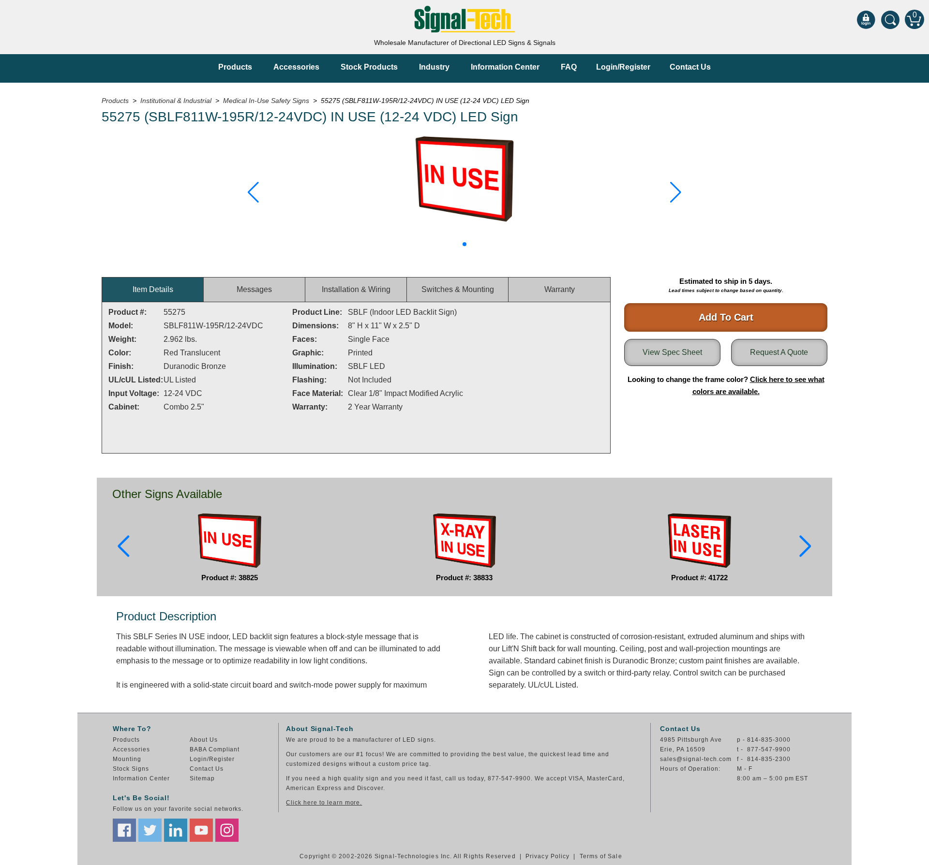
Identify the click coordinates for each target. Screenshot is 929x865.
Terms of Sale (601, 856)
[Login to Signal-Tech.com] (866, 19)
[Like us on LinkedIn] (175, 830)
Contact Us (690, 67)
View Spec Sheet (672, 352)
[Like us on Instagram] (227, 830)
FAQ (569, 67)
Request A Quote (779, 352)
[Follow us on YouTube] (201, 830)
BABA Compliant (215, 749)
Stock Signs (131, 768)
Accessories (296, 67)
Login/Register (623, 67)
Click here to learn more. (324, 802)
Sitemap (202, 778)
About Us (204, 739)
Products (235, 67)
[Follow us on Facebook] (124, 830)
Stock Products (369, 67)
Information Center (505, 67)
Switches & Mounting (457, 289)
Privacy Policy (547, 856)
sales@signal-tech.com (695, 759)
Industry (434, 67)
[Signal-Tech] (465, 19)
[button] (253, 192)
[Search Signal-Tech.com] (890, 19)
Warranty (559, 289)
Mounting (127, 759)
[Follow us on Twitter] (150, 830)
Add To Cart (726, 317)
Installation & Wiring (356, 289)
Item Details (153, 289)
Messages (254, 289)
